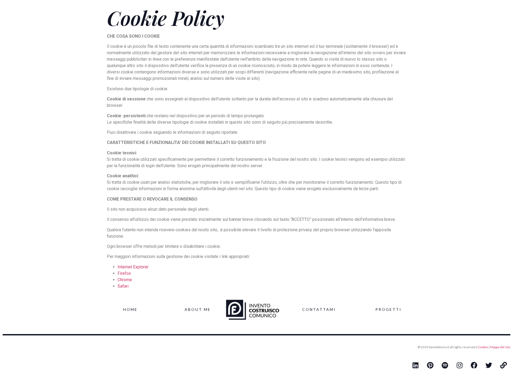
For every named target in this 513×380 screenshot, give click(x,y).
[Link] (503, 365)
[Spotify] (445, 365)
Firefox (124, 273)
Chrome (125, 279)
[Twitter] (489, 365)
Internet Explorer (133, 266)
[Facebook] (474, 365)
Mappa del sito (500, 347)
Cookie (483, 347)
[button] (130, 309)
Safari (123, 286)
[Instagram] (459, 365)
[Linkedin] (415, 365)
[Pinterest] (430, 365)
